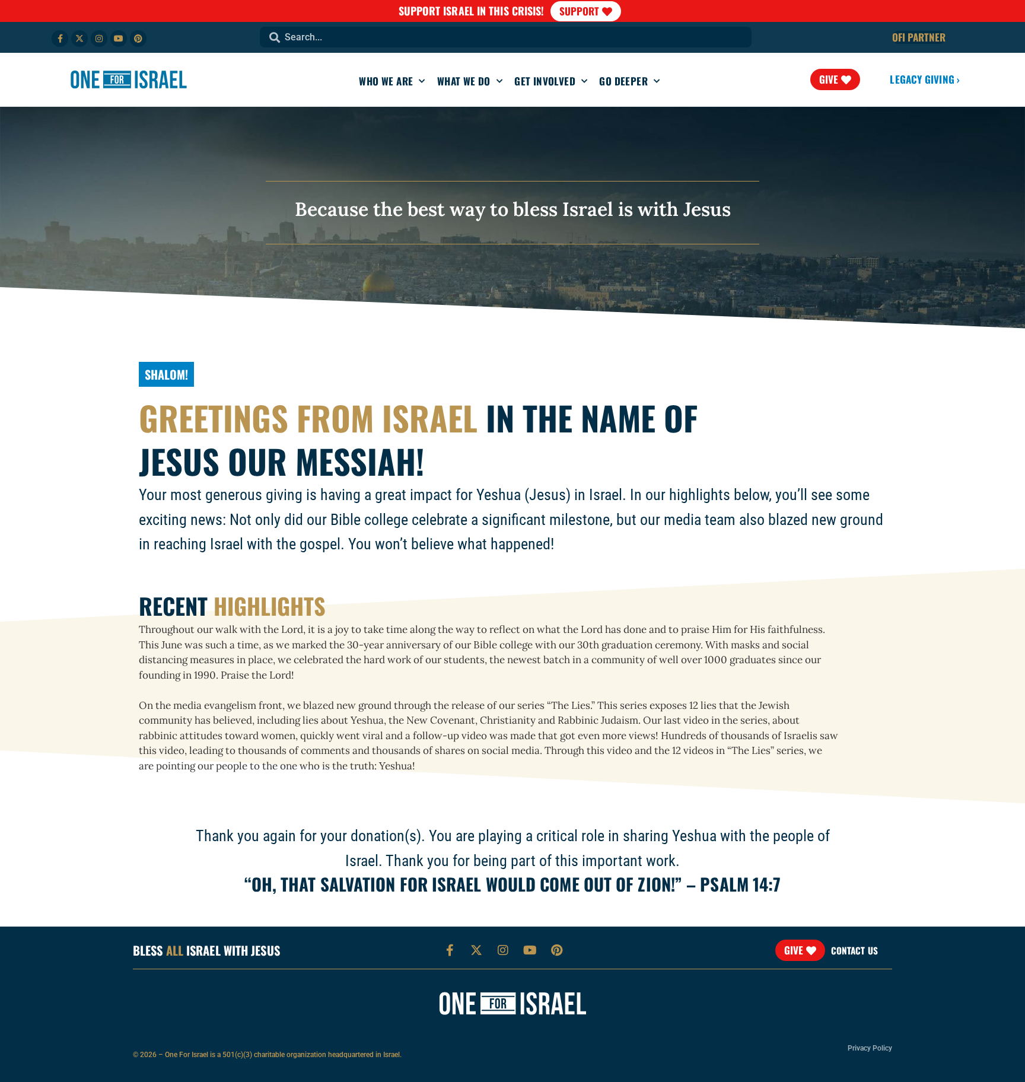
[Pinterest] (138, 38)
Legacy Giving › (925, 79)
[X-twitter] (79, 38)
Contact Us (854, 950)
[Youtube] (118, 38)
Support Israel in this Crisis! (472, 10)
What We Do (464, 81)
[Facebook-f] (60, 38)
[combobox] (506, 37)
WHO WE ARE (386, 81)
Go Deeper (623, 81)
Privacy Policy (870, 1048)
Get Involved (544, 81)
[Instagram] (99, 38)
